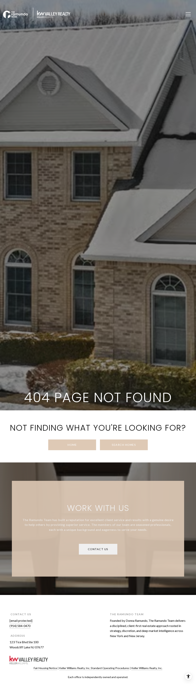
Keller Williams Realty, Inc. (146, 668)
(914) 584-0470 (20, 626)
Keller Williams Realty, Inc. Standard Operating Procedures (94, 668)
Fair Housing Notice (45, 668)
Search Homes (124, 444)
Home (72, 444)
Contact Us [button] (98, 549)
